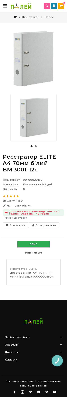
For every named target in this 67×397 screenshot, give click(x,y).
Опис (33, 244)
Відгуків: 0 (15, 200)
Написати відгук (19, 205)
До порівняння (45, 225)
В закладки (17, 225)
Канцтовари (30, 17)
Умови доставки (15, 217)
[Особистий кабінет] (54, 6)
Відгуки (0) (33, 252)
